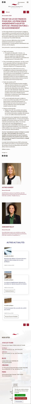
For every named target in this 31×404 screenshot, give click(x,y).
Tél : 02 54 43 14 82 (7, 362)
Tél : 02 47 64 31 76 (7, 353)
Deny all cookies (21, 398)
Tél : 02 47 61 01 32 (7, 349)
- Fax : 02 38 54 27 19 (17, 369)
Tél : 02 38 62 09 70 (7, 369)
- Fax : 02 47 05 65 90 (17, 349)
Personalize (18, 401)
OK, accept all (20, 395)
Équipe (15, 385)
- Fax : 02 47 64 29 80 (17, 353)
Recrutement (21, 2)
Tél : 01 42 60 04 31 (7, 376)
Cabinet (15, 384)
